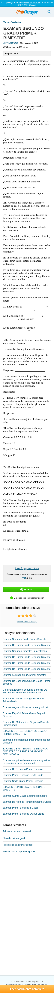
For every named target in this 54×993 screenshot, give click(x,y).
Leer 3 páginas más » (27, 568)
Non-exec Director (32, 2)
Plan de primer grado (14, 838)
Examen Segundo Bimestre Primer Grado (25, 651)
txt (24, 577)
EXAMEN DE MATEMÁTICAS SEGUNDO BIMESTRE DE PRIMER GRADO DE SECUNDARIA (25, 751)
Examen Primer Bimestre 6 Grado (20, 808)
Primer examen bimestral (17, 831)
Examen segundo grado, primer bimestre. (24, 675)
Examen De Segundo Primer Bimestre (23, 769)
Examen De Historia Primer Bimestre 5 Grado (27, 802)
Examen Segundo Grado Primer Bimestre (25, 639)
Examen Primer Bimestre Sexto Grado (23, 775)
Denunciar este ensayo (27, 621)
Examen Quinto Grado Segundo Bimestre (25, 796)
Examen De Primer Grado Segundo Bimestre (27, 645)
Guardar (28, 589)
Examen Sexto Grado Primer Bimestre (23, 781)
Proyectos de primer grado (18, 844)
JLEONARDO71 (10, 43)
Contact (32, 5)
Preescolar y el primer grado (19, 851)
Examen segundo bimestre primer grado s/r (25, 707)
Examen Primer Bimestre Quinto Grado (23, 814)
